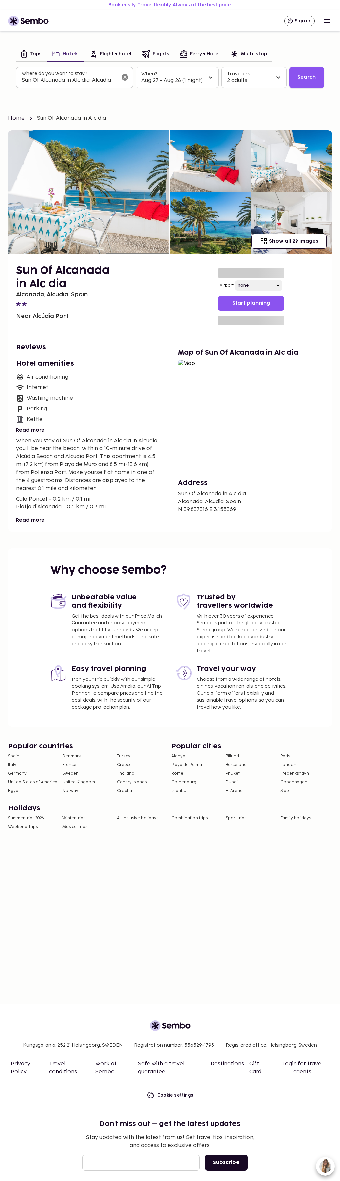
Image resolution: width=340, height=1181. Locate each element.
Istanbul (179, 790)
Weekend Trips (23, 826)
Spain (13, 756)
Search (307, 77)
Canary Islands (132, 782)
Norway (70, 790)
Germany (17, 773)
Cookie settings (175, 1095)
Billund (232, 756)
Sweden (70, 773)
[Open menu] (326, 21)
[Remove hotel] (125, 77)
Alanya (178, 756)
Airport (227, 285)
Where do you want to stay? (54, 73)
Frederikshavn (294, 773)
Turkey (123, 756)
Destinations (227, 1064)
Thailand (125, 773)
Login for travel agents (302, 1068)
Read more (30, 430)
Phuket (233, 773)
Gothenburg (183, 782)
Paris (285, 756)
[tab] (31, 54)
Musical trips (74, 826)
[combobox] (69, 80)
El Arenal (235, 790)
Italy (12, 764)
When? (149, 74)
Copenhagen (293, 782)
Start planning (251, 303)
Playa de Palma (186, 764)
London (288, 764)
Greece (124, 764)
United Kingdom (78, 782)
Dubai (232, 782)
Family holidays (295, 818)
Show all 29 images (293, 241)
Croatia (124, 790)
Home (16, 118)
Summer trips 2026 (26, 818)
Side (284, 790)
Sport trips (236, 818)
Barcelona (236, 764)
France (69, 764)
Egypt (14, 790)
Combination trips (189, 818)
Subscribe (226, 1162)
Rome (177, 773)
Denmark (71, 756)
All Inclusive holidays (137, 818)
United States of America (32, 782)
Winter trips (73, 818)
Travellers (238, 74)
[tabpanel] (170, 77)
